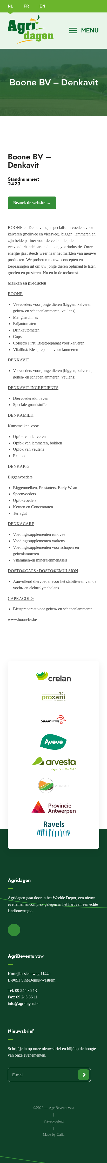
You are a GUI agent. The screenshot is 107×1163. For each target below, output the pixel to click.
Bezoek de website (29, 202)
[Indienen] (83, 1074)
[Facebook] (14, 930)
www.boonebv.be (22, 619)
